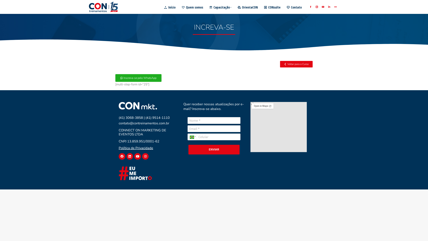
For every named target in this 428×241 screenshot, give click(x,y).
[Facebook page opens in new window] (310, 7)
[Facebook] (122, 156)
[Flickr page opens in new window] (335, 7)
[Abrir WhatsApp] (420, 232)
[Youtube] (137, 156)
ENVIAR (214, 149)
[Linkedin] (130, 156)
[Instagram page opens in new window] (317, 7)
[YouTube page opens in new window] (323, 7)
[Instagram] (145, 156)
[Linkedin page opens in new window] (329, 7)
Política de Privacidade (136, 148)
